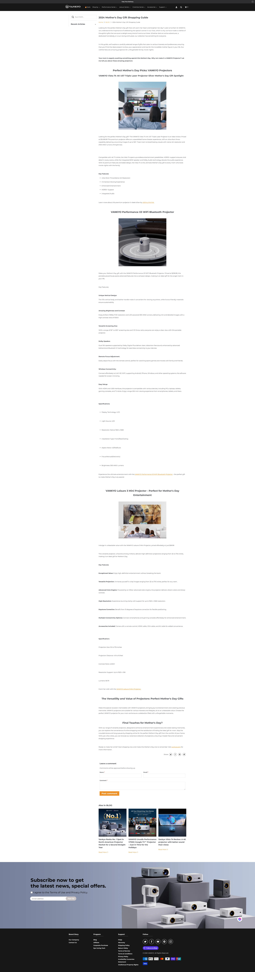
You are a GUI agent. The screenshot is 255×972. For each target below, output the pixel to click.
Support (121, 934)
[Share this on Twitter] (170, 754)
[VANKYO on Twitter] (146, 941)
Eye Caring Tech (99, 948)
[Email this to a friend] (184, 754)
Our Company (74, 940)
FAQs (120, 940)
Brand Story (74, 934)
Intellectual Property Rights (128, 965)
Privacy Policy (123, 956)
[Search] (181, 7)
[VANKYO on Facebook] (152, 941)
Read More (103, 852)
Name (102, 772)
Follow (145, 934)
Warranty (121, 942)
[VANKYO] (73, 6)
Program (97, 934)
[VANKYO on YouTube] (158, 941)
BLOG (107, 22)
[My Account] (176, 7)
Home (101, 22)
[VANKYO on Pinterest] (165, 941)
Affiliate (96, 942)
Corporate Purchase (100, 945)
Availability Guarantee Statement (126, 960)
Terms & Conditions (125, 954)
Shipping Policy (123, 945)
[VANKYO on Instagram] (171, 941)
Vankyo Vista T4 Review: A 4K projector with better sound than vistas (172, 842)
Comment (103, 780)
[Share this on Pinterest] (179, 754)
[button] (239, 920)
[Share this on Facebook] (175, 754)
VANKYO (151, 953)
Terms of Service (124, 951)
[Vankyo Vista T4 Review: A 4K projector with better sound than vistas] (172, 823)
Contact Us (73, 942)
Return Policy (123, 948)
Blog (95, 940)
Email (145, 772)
